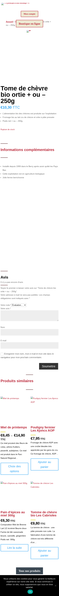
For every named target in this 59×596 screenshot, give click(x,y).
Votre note (6, 305)
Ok (30, 592)
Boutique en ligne (29, 23)
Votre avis (6, 308)
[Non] (55, 585)
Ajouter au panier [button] (44, 464)
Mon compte (29, 14)
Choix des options (14, 469)
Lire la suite (14, 547)
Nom (3, 327)
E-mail (3, 340)
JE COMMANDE (29, 248)
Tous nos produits (29, 570)
